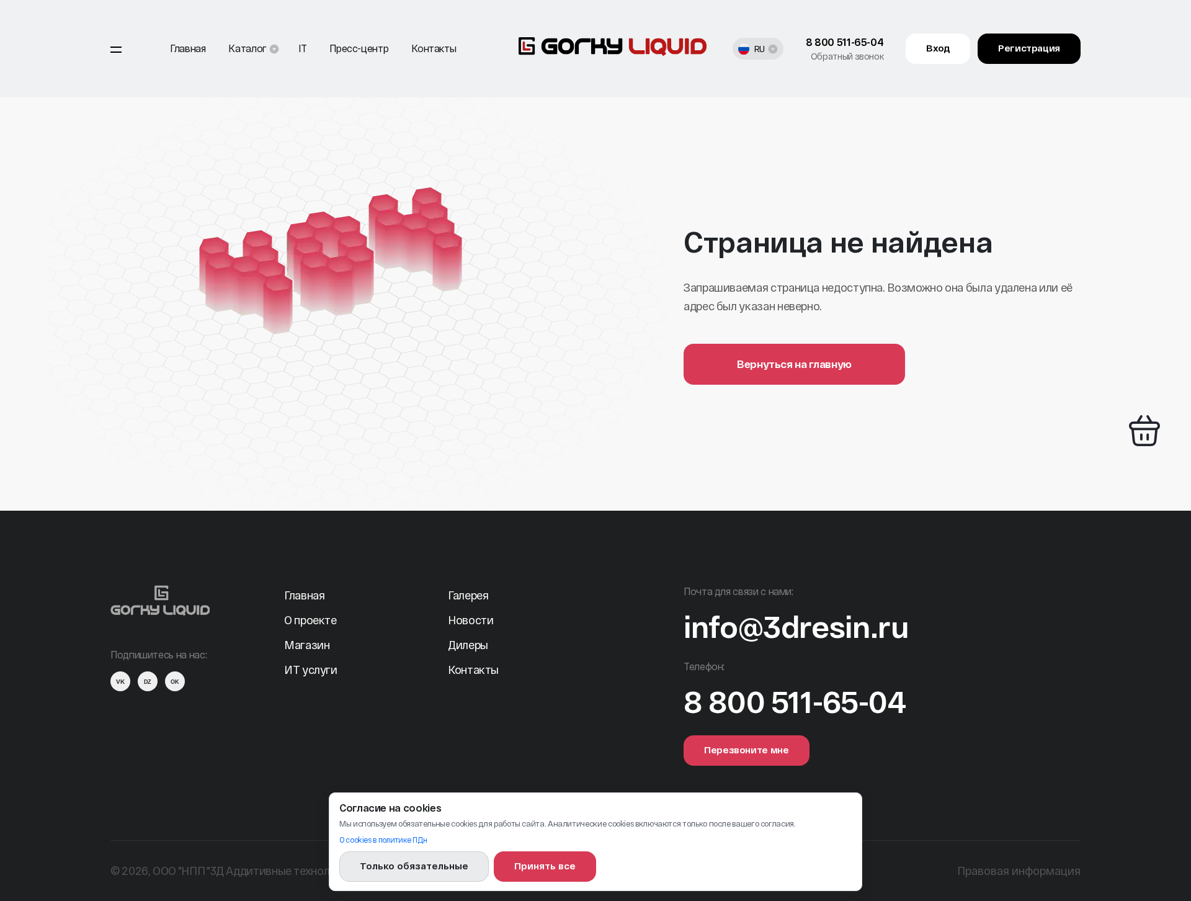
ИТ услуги (310, 669)
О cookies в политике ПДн (383, 839)
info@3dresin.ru (796, 626)
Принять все (545, 865)
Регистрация (1029, 47)
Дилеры (468, 645)
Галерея (468, 595)
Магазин (306, 645)
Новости (470, 620)
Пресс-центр (358, 48)
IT (302, 48)
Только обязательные (414, 865)
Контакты (433, 48)
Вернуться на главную (794, 363)
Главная (187, 48)
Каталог (247, 48)
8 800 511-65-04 (845, 42)
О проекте (310, 620)
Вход (938, 47)
